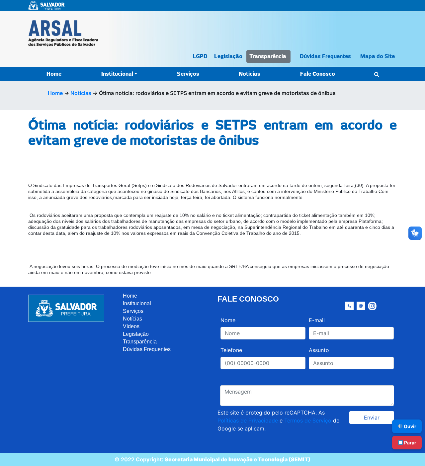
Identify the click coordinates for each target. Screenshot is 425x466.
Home (53, 74)
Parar (409, 442)
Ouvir (409, 426)
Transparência (267, 56)
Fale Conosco (317, 74)
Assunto (319, 350)
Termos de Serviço (307, 420)
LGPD (200, 56)
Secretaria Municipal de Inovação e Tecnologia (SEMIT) (237, 459)
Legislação (228, 56)
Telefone (231, 350)
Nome (227, 320)
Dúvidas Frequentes (325, 56)
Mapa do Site (377, 56)
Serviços (188, 74)
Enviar (372, 417)
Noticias (249, 74)
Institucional (117, 74)
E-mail (317, 320)
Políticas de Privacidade (247, 420)
